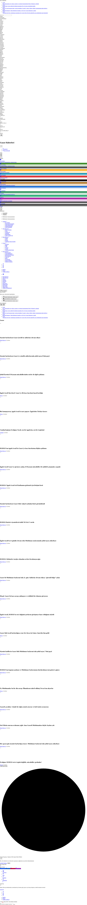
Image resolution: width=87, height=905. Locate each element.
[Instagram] (3, 267)
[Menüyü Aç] (1, 146)
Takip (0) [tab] (4, 214)
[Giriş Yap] (1, 208)
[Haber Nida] (7, 139)
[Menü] (1, 135)
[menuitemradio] (11, 297)
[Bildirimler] (1, 209)
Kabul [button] (9, 863)
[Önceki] (1, 305)
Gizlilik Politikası (3, 863)
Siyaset (1, 764)
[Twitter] (3, 265)
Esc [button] (14, 904)
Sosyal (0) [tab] (5, 213)
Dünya (1, 395)
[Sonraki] (4, 305)
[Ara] (1, 153)
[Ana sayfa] (3, 274)
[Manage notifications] (3, 902)
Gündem (2, 432)
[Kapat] (1, 157)
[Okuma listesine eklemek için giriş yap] (0, 323)
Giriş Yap (2, 889)
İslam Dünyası (3, 340)
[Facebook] (3, 264)
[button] (1, 155)
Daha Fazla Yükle (4, 766)
